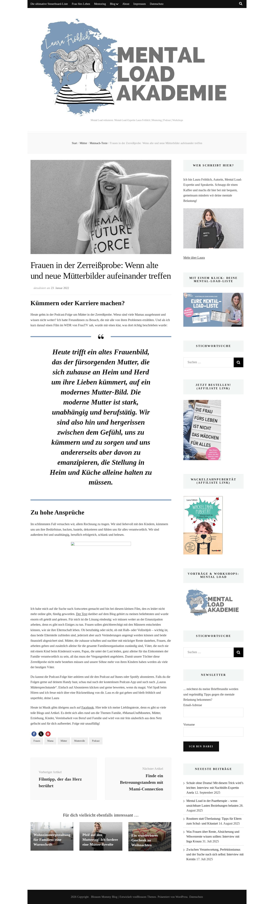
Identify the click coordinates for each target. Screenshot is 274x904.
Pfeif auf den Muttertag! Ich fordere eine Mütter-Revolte (100, 839)
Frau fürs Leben (81, 3)
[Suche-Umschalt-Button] (240, 3)
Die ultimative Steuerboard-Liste (49, 3)
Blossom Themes (146, 896)
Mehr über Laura (194, 257)
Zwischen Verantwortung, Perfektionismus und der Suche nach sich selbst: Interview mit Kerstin (215, 854)
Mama (50, 740)
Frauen (36, 740)
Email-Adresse (192, 705)
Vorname (189, 724)
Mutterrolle (79, 740)
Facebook (87, 707)
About (125, 3)
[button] (34, 733)
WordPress (182, 896)
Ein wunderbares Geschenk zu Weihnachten (144, 840)
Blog (112, 3)
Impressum (139, 3)
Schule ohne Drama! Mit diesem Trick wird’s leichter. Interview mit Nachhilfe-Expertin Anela (214, 787)
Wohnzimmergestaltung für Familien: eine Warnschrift (51, 839)
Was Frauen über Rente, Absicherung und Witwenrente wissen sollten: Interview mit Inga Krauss (212, 836)
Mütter (64, 740)
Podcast (95, 740)
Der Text (81, 614)
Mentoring (100, 3)
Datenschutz (156, 3)
